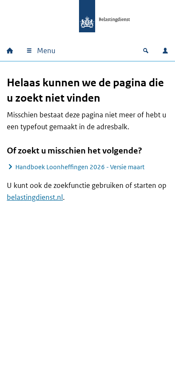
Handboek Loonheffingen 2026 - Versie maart (79, 167)
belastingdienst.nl (35, 197)
